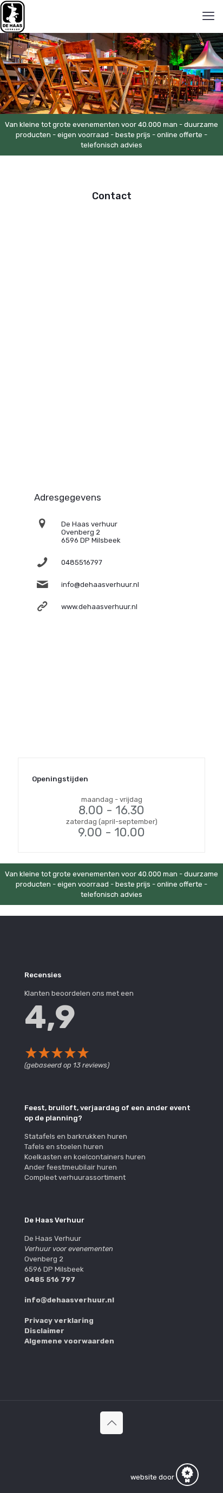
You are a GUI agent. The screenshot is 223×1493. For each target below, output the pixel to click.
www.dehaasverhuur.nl (99, 607)
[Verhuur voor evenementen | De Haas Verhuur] (12, 16)
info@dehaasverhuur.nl (100, 584)
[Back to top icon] (111, 1422)
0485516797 (81, 562)
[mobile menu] (208, 16)
